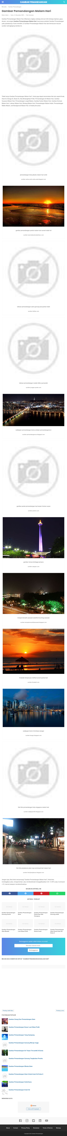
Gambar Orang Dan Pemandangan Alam (22, 1019)
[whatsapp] (57, 893)
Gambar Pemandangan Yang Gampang (22, 1035)
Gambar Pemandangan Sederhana (20, 1082)
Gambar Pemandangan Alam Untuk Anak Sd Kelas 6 (57, 931)
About (8, 1128)
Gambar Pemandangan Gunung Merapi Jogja (24, 1043)
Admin (6, 15)
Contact (15, 1128)
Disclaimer (36, 1128)
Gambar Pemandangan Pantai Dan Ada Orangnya (41, 914)
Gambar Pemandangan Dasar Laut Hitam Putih (24, 1027)
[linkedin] (40, 1122)
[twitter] (26, 893)
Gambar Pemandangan (33, 2)
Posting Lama (60, 1010)
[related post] (9, 906)
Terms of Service (48, 1128)
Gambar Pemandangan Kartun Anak (41, 930)
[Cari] (64, 2)
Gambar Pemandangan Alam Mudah (8, 930)
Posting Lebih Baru (8, 1010)
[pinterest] (41, 893)
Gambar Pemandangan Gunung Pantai (8, 913)
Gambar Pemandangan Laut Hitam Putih (24, 930)
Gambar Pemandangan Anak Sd (19, 1090)
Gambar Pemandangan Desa (24, 913)
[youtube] (46, 1122)
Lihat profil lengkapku (33, 1109)
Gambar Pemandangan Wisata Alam (20, 1066)
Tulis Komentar (30, 15)
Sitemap (58, 1128)
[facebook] (10, 893)
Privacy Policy (25, 1128)
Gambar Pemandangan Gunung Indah (57, 913)
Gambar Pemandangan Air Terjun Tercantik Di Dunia (26, 1050)
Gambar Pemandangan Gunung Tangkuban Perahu (26, 1058)
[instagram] (27, 1122)
